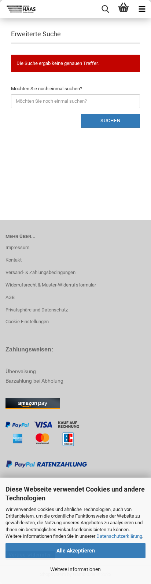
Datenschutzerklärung (119, 536)
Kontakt (13, 260)
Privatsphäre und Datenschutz (36, 310)
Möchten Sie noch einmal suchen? (46, 88)
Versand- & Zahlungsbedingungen (40, 272)
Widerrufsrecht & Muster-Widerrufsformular (50, 285)
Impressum (17, 247)
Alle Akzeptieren (75, 551)
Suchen (110, 120)
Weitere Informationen (75, 569)
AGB (10, 297)
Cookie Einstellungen (27, 321)
